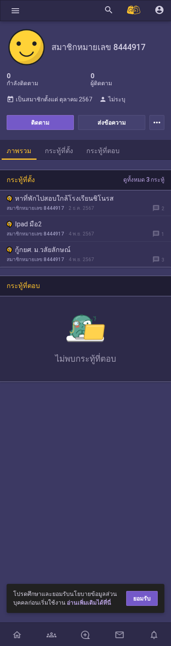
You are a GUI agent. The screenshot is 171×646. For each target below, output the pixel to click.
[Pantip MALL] (134, 10)
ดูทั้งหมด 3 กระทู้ (143, 180)
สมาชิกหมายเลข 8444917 (35, 208)
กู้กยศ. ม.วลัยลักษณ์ (43, 250)
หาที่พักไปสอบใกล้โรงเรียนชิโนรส (64, 198)
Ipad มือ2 (28, 224)
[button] (15, 10)
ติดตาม (40, 122)
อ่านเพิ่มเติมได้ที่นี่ (89, 602)
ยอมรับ (142, 598)
